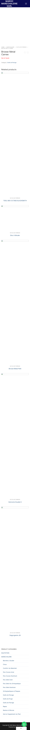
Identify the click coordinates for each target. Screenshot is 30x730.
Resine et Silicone (8, 710)
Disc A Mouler (15, 235)
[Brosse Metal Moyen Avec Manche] (28, 52)
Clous (5, 664)
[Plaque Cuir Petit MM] (25, 52)
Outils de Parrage (8, 702)
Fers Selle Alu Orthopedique (12, 683)
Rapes (5, 706)
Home (2, 47)
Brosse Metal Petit (15, 369)
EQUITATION (5, 653)
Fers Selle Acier (8, 680)
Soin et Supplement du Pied (11, 714)
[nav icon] (26, 3)
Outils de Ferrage (21, 47)
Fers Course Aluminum (10, 676)
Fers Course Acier (8, 672)
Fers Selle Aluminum (9, 687)
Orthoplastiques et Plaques (11, 691)
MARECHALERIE (10, 47)
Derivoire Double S (15, 502)
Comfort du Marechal (10, 668)
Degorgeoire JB (15, 635)
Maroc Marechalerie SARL (9, 3)
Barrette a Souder (8, 660)
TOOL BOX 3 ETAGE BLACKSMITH (15, 200)
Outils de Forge (8, 699)
